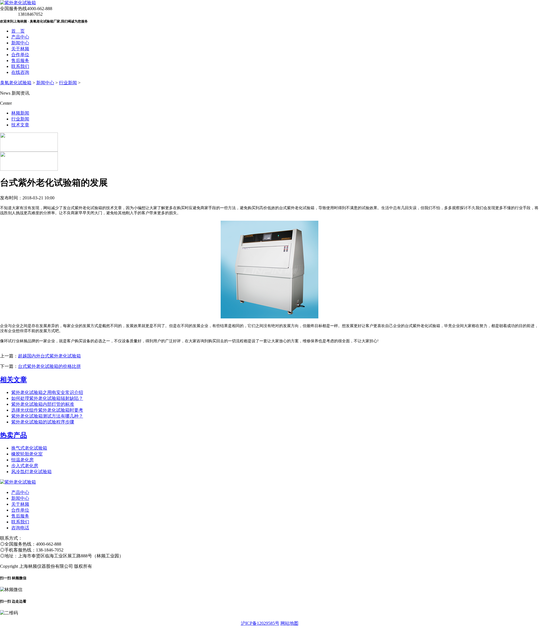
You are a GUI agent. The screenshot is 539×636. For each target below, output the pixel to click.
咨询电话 (20, 527)
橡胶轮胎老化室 (27, 454)
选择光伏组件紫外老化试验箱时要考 (47, 410)
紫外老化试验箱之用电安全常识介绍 (47, 392)
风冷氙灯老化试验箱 (31, 471)
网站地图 (289, 623)
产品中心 (20, 37)
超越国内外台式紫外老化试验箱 (49, 356)
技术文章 (20, 124)
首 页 (18, 31)
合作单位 (20, 54)
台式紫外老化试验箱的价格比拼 (49, 366)
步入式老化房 (24, 465)
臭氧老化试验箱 (15, 82)
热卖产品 (13, 435)
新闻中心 (20, 42)
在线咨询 (20, 72)
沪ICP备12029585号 (260, 623)
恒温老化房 (22, 459)
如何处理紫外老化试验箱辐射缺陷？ (47, 398)
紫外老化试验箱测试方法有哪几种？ (47, 416)
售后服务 (20, 60)
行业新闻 (68, 82)
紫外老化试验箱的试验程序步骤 (42, 422)
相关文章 (13, 379)
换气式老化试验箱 (29, 448)
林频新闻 (20, 113)
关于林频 (20, 48)
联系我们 (20, 66)
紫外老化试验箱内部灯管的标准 (42, 404)
